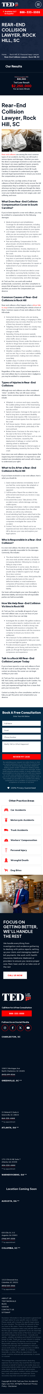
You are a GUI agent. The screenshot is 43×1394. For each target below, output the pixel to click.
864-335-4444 (8, 1118)
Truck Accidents (19, 830)
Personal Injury (19, 850)
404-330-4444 (8, 1165)
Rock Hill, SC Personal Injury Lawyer (24, 54)
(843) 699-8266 (8, 1074)
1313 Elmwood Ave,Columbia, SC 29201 (10, 1281)
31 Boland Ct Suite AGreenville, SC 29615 (10, 1113)
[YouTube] (28, 1028)
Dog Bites (16, 870)
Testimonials (9, 1301)
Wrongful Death (20, 860)
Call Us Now (15, 975)
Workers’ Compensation (24, 840)
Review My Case (21, 757)
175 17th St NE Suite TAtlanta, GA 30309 (11, 1160)
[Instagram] (5, 1028)
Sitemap (6, 1312)
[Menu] (38, 4)
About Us (6, 1298)
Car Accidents (18, 810)
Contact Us (8, 1309)
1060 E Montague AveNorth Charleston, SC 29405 (13, 1069)
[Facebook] (12, 1028)
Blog (4, 1304)
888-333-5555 (22, 12)
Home (4, 54)
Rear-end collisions (9, 154)
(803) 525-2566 (8, 1286)
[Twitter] (20, 1028)
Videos (5, 1307)
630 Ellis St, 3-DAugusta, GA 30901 (10, 1233)
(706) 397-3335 (8, 1239)
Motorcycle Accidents (22, 820)
